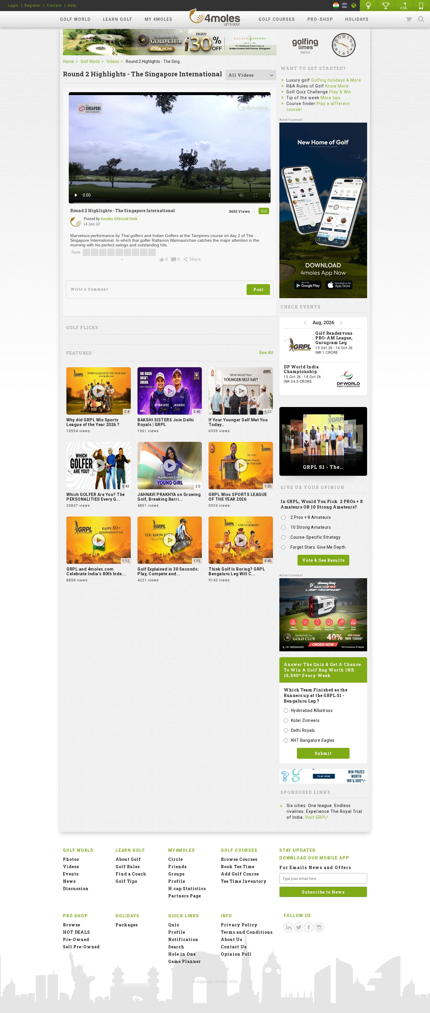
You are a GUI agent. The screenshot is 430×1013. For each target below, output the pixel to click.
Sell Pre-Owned (81, 947)
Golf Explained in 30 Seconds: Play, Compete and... (168, 571)
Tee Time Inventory (244, 881)
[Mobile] (421, 5)
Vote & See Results (323, 560)
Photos (71, 859)
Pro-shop (320, 19)
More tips (330, 97)
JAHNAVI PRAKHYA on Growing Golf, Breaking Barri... (169, 497)
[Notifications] (354, 5)
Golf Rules (128, 866)
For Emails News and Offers (315, 867)
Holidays (357, 19)
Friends (177, 866)
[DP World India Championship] (348, 379)
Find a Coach (131, 874)
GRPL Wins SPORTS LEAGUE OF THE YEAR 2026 (238, 497)
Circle (175, 859)
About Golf (128, 859)
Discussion (76, 888)
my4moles (215, 17)
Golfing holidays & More (336, 80)
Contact (54, 5)
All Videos (241, 75)
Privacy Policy (239, 925)
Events (71, 874)
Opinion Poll (236, 954)
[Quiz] (368, 5)
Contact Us (234, 947)
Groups (176, 874)
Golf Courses (277, 19)
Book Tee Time (237, 866)
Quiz (173, 925)
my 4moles (159, 19)
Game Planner (184, 961)
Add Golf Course (240, 874)
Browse (71, 925)
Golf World (75, 19)
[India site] (336, 5)
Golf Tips (126, 881)
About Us (231, 939)
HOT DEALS (76, 932)
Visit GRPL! (316, 817)
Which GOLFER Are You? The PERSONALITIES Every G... (95, 497)
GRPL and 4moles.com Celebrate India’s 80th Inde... (96, 571)
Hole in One (386, 5)
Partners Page (184, 896)
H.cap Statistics (187, 888)
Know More (337, 86)
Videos (112, 61)
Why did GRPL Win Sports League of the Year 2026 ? (93, 422)
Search (421, 19)
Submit (323, 753)
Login (13, 5)
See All (266, 352)
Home (68, 61)
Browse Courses (239, 859)
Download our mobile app (314, 858)
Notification (183, 939)
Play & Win (340, 92)
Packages (127, 925)
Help (72, 5)
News (69, 881)
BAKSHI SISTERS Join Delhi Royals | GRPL (165, 422)
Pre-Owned (76, 939)
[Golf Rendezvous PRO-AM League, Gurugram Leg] (298, 345)
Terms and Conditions (247, 932)
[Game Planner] (403, 5)
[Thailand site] (344, 5)
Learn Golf (118, 19)
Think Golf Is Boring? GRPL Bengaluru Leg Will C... (237, 571)
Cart (409, 19)
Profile (176, 881)
